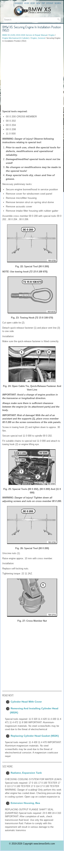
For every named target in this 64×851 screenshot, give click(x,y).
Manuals (19, 3)
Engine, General (38, 38)
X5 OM (26, 3)
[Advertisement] (32, 76)
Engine (52, 35)
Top (43, 3)
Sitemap (49, 3)
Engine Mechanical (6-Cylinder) (15, 38)
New (38, 3)
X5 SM (32, 3)
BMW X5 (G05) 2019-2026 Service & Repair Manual (24, 35)
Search (58, 3)
